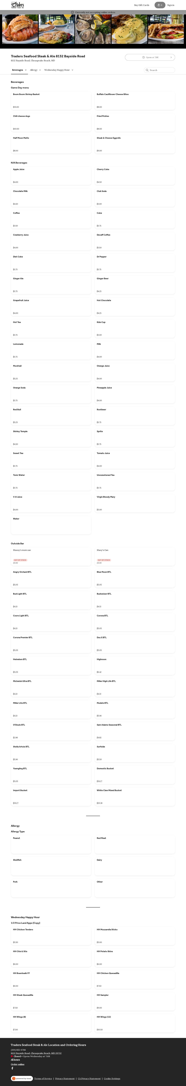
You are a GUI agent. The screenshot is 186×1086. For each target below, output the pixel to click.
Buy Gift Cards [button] (141, 5)
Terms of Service (43, 1078)
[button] (19, 70)
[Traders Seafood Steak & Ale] (17, 5)
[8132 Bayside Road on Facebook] (12, 1068)
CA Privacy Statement (89, 1078)
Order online (17, 1064)
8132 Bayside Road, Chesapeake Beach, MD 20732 (36, 1053)
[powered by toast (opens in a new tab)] (22, 1078)
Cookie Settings (112, 1078)
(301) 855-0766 (18, 1049)
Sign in (170, 5)
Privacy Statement (65, 1078)
